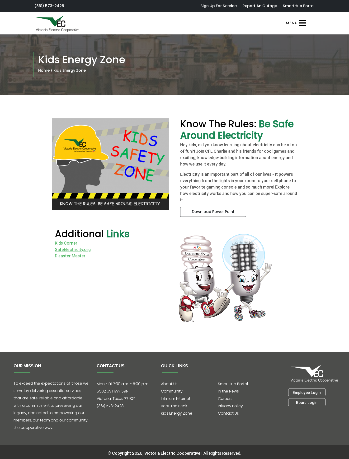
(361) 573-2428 (49, 6)
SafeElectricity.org (73, 249)
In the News (228, 391)
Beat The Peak (174, 406)
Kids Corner (66, 243)
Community (172, 391)
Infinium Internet (175, 398)
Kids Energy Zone (69, 70)
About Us (169, 384)
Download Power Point (213, 211)
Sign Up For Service (218, 6)
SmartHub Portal (299, 6)
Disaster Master (70, 255)
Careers (225, 398)
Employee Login (307, 392)
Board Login (306, 402)
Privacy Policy (230, 406)
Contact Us (228, 413)
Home (44, 70)
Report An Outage (259, 6)
